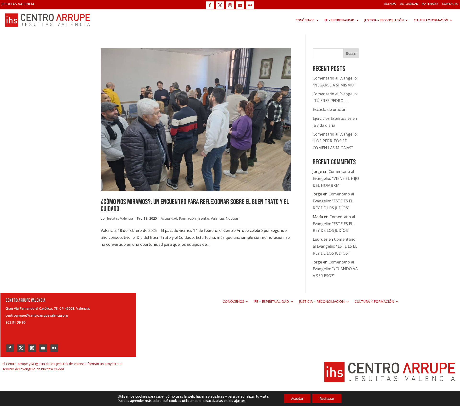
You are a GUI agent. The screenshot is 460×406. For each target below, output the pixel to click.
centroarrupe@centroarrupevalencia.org (37, 315)
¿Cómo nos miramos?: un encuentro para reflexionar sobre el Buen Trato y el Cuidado (195, 205)
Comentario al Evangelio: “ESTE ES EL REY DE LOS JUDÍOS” (333, 201)
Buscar (351, 53)
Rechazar (327, 398)
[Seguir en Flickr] (250, 5)
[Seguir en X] (220, 5)
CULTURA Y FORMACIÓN (431, 20)
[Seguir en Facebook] (210, 5)
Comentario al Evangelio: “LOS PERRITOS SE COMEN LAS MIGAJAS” (335, 141)
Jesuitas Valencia (120, 218)
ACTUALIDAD (409, 4)
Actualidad (169, 218)
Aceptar (297, 398)
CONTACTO (450, 4)
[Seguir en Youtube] (240, 5)
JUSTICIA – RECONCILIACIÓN (384, 20)
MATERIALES (430, 4)
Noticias (232, 218)
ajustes (240, 401)
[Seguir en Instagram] (230, 5)
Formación (187, 218)
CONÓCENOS (305, 20)
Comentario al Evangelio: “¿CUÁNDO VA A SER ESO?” (335, 269)
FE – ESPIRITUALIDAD (339, 20)
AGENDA (390, 4)
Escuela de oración (329, 109)
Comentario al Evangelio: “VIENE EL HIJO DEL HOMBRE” (336, 178)
